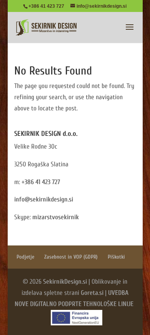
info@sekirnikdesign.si (43, 199)
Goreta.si (92, 292)
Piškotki (116, 257)
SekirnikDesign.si (65, 281)
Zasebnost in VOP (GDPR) (71, 257)
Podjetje (25, 257)
